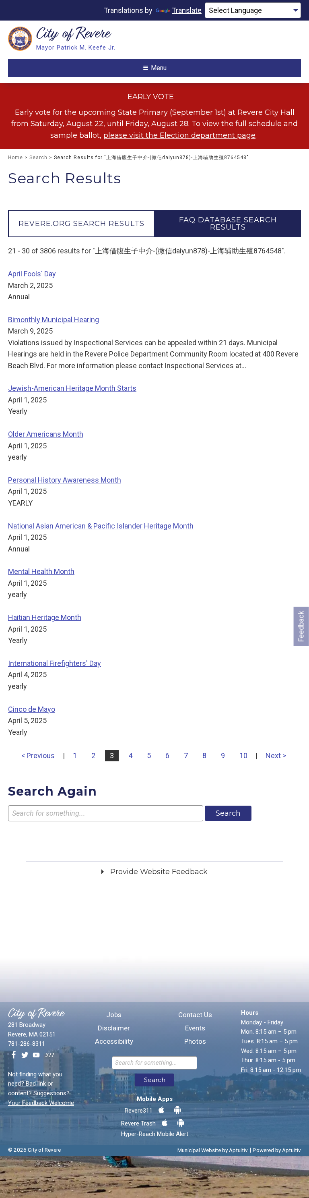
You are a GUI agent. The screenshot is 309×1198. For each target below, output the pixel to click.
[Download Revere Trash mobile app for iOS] (164, 1123)
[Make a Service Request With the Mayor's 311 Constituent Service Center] (49, 1055)
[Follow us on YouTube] (36, 1055)
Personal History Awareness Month (64, 480)
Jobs (114, 1014)
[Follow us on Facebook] (13, 1055)
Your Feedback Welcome (41, 1103)
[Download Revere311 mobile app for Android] (177, 1110)
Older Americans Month (45, 434)
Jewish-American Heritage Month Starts (72, 388)
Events (195, 1028)
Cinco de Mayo (31, 709)
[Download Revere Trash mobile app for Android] (180, 1123)
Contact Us (195, 1014)
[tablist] (154, 223)
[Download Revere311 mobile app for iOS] (161, 1110)
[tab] (81, 223)
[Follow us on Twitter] (25, 1055)
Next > (276, 755)
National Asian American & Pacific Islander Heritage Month (101, 526)
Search (38, 157)
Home (15, 157)
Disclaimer (114, 1028)
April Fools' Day (32, 273)
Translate (187, 10)
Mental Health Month (41, 571)
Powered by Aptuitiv (277, 1150)
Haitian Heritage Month (44, 617)
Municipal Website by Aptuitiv (212, 1150)
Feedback (301, 626)
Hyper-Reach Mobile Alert (154, 1134)
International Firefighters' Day (54, 663)
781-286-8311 (26, 1043)
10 (243, 755)
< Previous (38, 755)
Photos (195, 1041)
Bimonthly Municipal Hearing (53, 319)
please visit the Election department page (179, 135)
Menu (159, 68)
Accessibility (114, 1041)
